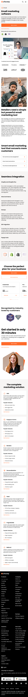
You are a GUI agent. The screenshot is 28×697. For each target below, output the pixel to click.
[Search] (22, 1)
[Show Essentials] (11, 299)
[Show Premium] (15, 299)
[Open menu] (25, 2)
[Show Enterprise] (17, 299)
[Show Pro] (13, 299)
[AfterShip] (5, 2)
